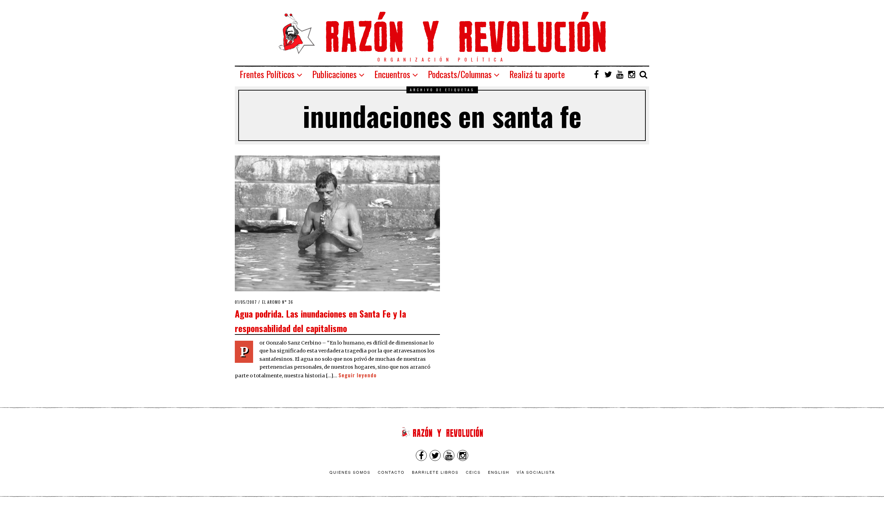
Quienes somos (350, 472)
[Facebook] (596, 74)
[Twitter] (608, 74)
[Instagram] (631, 74)
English (498, 472)
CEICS (473, 472)
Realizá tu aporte (537, 74)
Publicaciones (334, 74)
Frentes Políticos (267, 74)
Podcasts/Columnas (460, 74)
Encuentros (392, 74)
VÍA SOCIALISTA (536, 472)
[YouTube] (620, 74)
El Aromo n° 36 (277, 302)
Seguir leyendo (357, 375)
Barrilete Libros (435, 472)
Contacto (391, 472)
